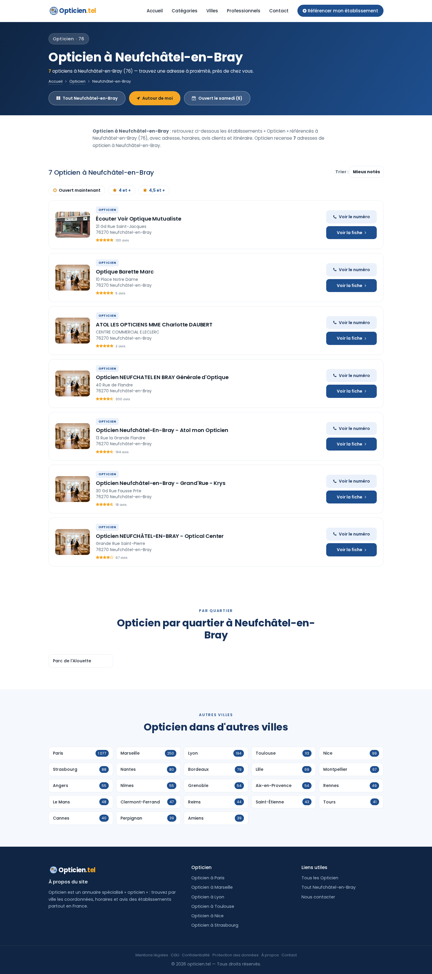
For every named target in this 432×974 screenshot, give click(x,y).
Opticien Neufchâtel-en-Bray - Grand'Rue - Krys (160, 483)
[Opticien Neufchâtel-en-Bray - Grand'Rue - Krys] (72, 489)
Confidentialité (196, 955)
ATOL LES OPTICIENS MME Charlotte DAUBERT (154, 324)
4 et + (125, 190)
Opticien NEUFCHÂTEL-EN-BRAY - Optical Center (160, 536)
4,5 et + (157, 190)
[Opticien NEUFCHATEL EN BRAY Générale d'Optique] (72, 383)
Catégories (184, 11)
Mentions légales (151, 955)
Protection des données (235, 955)
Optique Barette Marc (124, 271)
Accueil (155, 11)
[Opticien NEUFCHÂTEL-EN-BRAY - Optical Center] (72, 542)
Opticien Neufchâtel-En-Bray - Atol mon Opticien (162, 430)
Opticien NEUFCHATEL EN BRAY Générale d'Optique (162, 377)
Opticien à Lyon (207, 897)
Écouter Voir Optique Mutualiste (138, 218)
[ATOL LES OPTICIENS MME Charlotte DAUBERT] (72, 330)
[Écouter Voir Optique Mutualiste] (72, 225)
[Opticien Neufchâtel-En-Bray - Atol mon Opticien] (72, 436)
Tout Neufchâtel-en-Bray (90, 98)
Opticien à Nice (207, 916)
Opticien (77, 10)
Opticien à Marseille (212, 887)
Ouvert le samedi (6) (220, 98)
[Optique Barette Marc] (72, 278)
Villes (212, 11)
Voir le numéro (354, 217)
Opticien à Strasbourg (214, 925)
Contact (279, 11)
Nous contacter (318, 897)
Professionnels (243, 11)
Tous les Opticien (320, 878)
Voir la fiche (349, 233)
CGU (175, 955)
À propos (270, 955)
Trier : (342, 172)
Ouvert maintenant (80, 190)
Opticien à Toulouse (212, 906)
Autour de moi (157, 98)
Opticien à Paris (208, 878)
